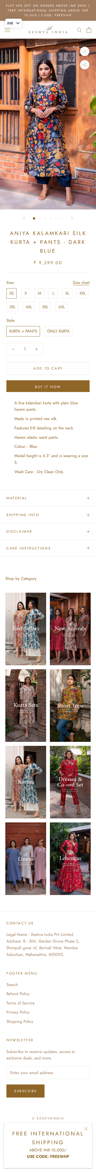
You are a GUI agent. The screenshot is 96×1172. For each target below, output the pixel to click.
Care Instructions (28, 548)
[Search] (79, 29)
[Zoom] (84, 51)
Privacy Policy (18, 1012)
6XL (61, 307)
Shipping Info (22, 514)
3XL (12, 307)
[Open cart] (89, 30)
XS (11, 293)
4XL (29, 307)
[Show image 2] (39, 218)
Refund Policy (18, 994)
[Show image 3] (45, 218)
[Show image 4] (51, 218)
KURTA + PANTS (23, 331)
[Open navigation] (7, 30)
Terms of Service (20, 1003)
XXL (82, 293)
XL (67, 293)
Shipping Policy (19, 1021)
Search (12, 985)
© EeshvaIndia (48, 1118)
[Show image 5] (56, 218)
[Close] (86, 1129)
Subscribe (25, 1091)
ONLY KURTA (58, 331)
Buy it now (48, 386)
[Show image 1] (34, 218)
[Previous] (24, 218)
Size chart (81, 283)
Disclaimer (19, 531)
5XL (45, 307)
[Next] (72, 218)
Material (16, 498)
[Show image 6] (62, 218)
